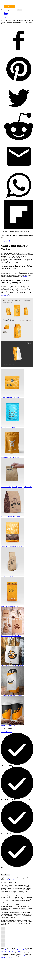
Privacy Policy (17, 949)
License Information (6, 949)
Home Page (7, 240)
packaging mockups (6, 295)
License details (10, 879)
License (6, 13)
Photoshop (9, 22)
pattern (25, 276)
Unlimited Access (10, 7)
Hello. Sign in (8, 16)
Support (6, 14)
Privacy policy (8, 957)
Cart (5, 17)
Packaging (7, 241)
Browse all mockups (9, 5)
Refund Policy (26, 949)
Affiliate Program (11, 951)
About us (3, 951)
